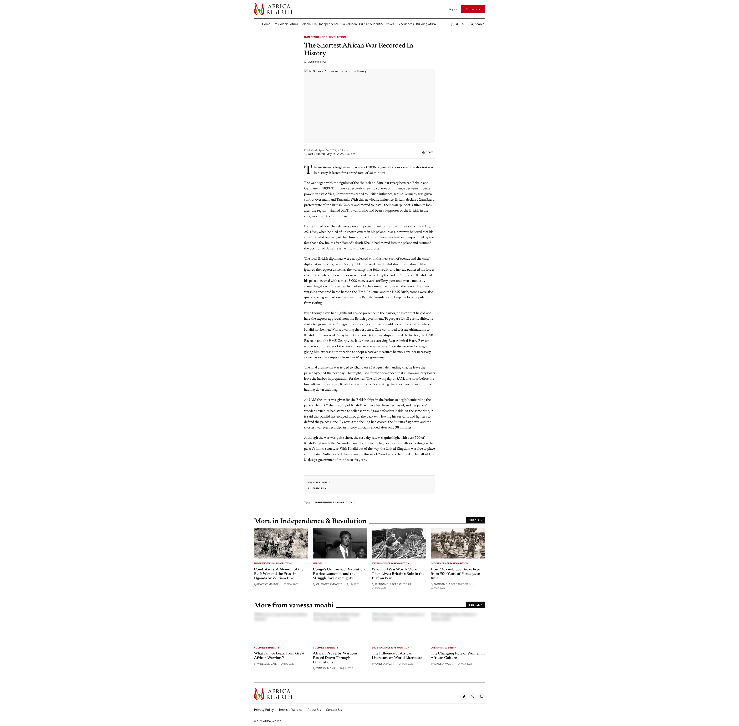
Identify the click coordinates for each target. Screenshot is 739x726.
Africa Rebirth (272, 721)
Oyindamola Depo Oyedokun (394, 584)
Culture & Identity (266, 647)
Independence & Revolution (325, 37)
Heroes (317, 563)
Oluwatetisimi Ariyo (329, 584)
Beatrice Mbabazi (268, 584)
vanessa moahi (318, 62)
